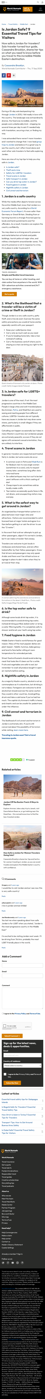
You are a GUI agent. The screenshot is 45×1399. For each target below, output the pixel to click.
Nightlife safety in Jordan (17, 187)
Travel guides (7, 1177)
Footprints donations (10, 1171)
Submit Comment (11, 1036)
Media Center (7, 1205)
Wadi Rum (36, 462)
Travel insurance (8, 1162)
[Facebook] (8, 1262)
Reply (4, 896)
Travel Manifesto (8, 1202)
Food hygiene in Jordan (16, 184)
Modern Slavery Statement (12, 1245)
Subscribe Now (12, 1083)
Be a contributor (8, 1214)
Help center (6, 1238)
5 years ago (15, 885)
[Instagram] (17, 1262)
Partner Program (8, 1208)
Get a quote (27, 9)
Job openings (7, 1211)
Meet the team (7, 1199)
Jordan (12, 114)
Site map (5, 1217)
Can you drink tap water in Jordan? (21, 182)
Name (4, 961)
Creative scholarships (10, 1180)
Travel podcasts (8, 1186)
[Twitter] (3, 1262)
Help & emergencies (9, 1232)
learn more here (21, 730)
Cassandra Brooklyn (14, 65)
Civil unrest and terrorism (17, 190)
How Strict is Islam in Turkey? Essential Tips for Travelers (18, 1116)
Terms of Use (35, 1013)
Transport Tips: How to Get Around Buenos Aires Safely (17, 1124)
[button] (40, 9)
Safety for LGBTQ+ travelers (18, 173)
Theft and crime (13, 170)
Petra (15, 410)
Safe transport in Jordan (16, 179)
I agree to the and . (22, 1013)
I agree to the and (24, 1075)
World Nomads (12, 9)
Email (4, 971)
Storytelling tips (8, 1183)
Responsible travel (9, 1174)
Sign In (20, 1254)
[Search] (38, 2)
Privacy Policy (20, 1013)
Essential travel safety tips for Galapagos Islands (20, 1100)
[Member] (42, 2)
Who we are (6, 1196)
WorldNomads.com (8, 1289)
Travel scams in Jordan (16, 176)
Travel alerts (6, 1168)
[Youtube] (12, 1262)
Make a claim (7, 1235)
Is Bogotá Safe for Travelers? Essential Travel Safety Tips (18, 1108)
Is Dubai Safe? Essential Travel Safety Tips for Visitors (18, 1131)
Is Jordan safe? (12, 167)
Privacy (5, 1223)
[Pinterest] (22, 1262)
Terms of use (7, 1220)
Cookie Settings (8, 1248)
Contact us (6, 1242)
